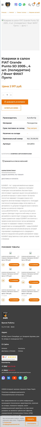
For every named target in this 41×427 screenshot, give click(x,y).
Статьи (20, 351)
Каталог (11, 12)
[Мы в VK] (9, 378)
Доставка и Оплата (8, 351)
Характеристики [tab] (9, 170)
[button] (29, 5)
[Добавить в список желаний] (18, 257)
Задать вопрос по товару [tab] (13, 174)
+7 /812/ (8, 366)
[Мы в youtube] (14, 377)
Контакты (21, 348)
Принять (30, 419)
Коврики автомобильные (21, 154)
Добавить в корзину (16, 102)
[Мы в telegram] (20, 4)
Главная (4, 12)
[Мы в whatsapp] (24, 4)
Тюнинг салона (21, 12)
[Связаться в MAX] (16, 4)
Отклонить (31, 423)
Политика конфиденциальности (13, 392)
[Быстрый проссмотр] (3, 299)
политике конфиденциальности (11, 423)
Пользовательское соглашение (13, 394)
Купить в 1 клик (11, 108)
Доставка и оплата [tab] (10, 178)
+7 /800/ (8, 370)
